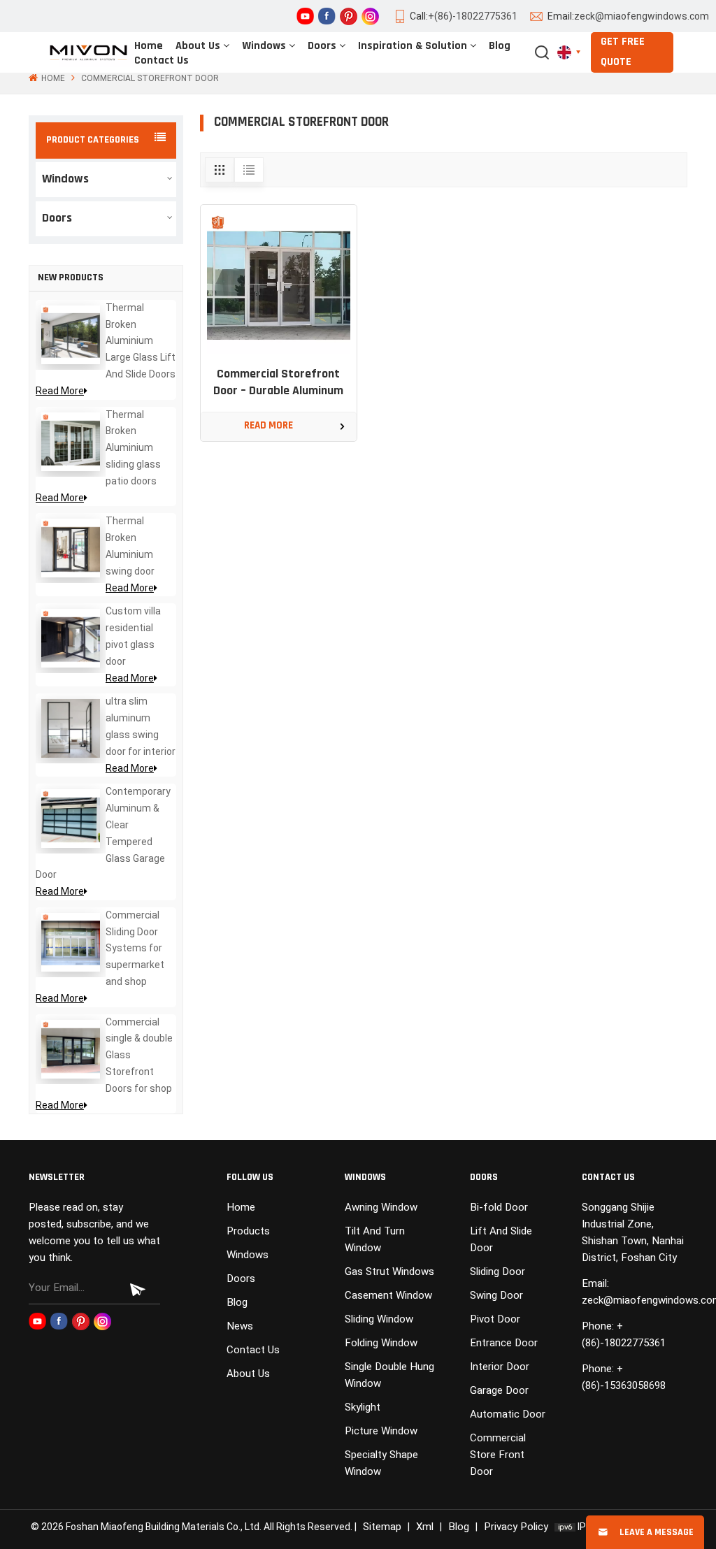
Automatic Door (507, 1414)
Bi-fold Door (499, 1207)
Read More (60, 390)
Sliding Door (497, 1271)
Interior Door (499, 1366)
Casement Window (388, 1295)
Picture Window (381, 1431)
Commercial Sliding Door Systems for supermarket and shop (135, 948)
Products (248, 1231)
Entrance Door (504, 1343)
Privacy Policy (516, 1526)
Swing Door (496, 1295)
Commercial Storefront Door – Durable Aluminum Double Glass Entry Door (278, 384)
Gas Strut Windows (389, 1271)
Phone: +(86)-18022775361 (624, 1334)
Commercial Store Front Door (498, 1455)
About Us (198, 46)
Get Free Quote (623, 52)
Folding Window (381, 1343)
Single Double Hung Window (389, 1375)
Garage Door (499, 1390)
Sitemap (382, 1526)
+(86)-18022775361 (472, 16)
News (240, 1326)
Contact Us (161, 60)
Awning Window (381, 1207)
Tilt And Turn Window (375, 1239)
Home (148, 46)
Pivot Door (495, 1319)
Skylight (362, 1407)
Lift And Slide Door (501, 1239)
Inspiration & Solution (412, 46)
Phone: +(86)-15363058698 (624, 1377)
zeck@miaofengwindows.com (641, 16)
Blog (499, 46)
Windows (264, 46)
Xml (425, 1526)
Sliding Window (379, 1319)
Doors (322, 46)
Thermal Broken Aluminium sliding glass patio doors (133, 448)
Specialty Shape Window (381, 1463)
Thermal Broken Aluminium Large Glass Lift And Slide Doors (141, 341)
